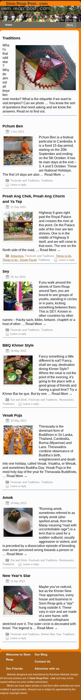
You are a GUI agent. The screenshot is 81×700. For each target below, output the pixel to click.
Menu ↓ (71, 25)
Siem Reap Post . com (26, 3)
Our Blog (41, 654)
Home (8, 24)
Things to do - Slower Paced (19, 259)
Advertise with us (47, 668)
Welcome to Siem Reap (18, 657)
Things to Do (63, 256)
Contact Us (42, 661)
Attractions (17, 256)
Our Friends (14, 668)
